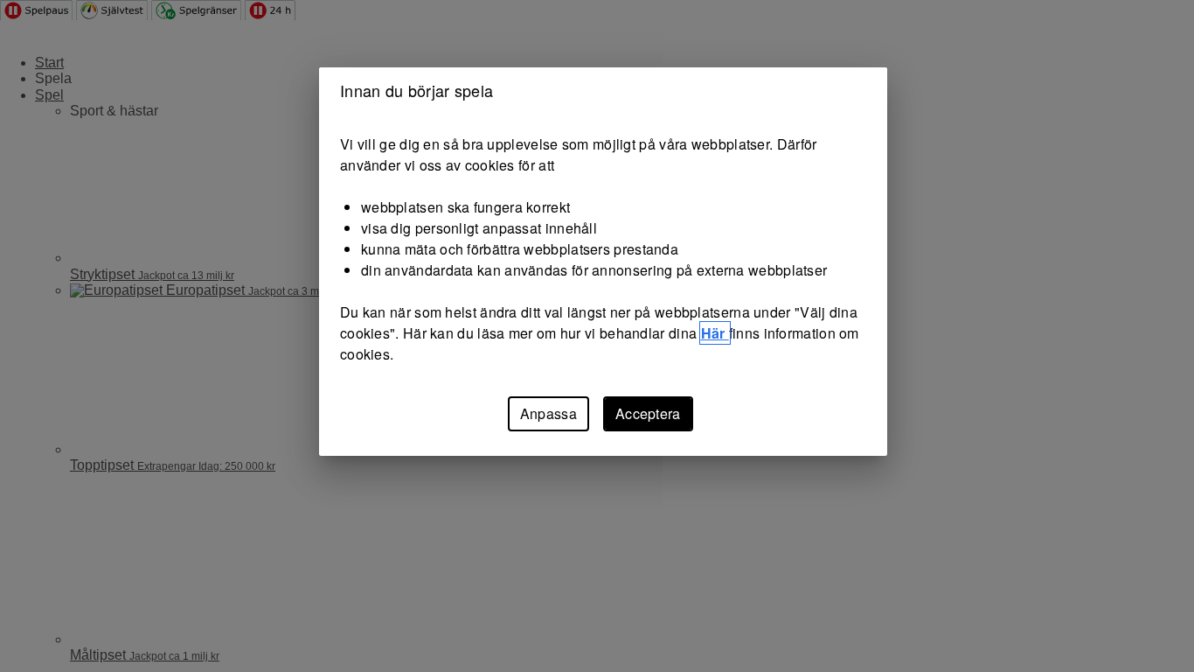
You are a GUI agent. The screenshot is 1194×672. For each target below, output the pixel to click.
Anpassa (548, 413)
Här (715, 333)
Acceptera (648, 413)
